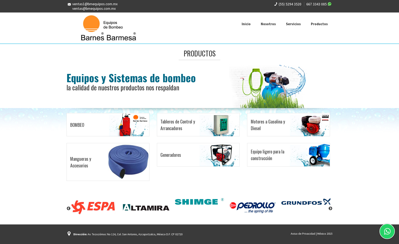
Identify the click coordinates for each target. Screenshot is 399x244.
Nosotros (268, 24)
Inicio (246, 24)
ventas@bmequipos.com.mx (94, 8)
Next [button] (330, 209)
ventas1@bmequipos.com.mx (95, 4)
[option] (93, 207)
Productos (319, 24)
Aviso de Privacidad (303, 233)
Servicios (293, 24)
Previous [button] (68, 209)
